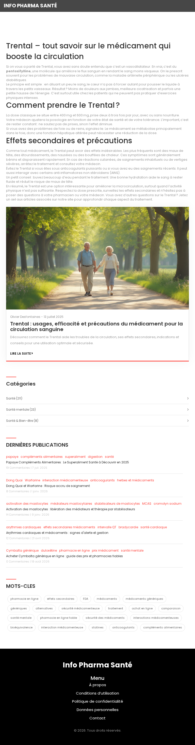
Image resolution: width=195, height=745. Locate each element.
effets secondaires (60, 599)
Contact (97, 718)
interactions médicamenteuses (156, 618)
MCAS (146, 503)
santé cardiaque (153, 527)
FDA (85, 599)
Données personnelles (98, 709)
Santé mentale (21, 409)
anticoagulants (102, 480)
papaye (12, 457)
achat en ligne (142, 608)
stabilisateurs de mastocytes (117, 503)
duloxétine (49, 550)
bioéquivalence (21, 627)
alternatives (44, 608)
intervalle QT (107, 527)
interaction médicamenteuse (65, 480)
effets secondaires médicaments (69, 527)
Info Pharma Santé (30, 5)
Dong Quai (14, 480)
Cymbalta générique (22, 550)
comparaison (171, 608)
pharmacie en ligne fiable (58, 618)
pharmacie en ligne (74, 550)
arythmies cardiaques (23, 527)
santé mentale (132, 550)
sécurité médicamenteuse (80, 608)
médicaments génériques (144, 599)
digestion (95, 457)
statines (98, 627)
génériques (18, 608)
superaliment (75, 457)
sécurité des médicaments (105, 618)
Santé (14, 398)
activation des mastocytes (27, 503)
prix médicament (105, 550)
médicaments (107, 599)
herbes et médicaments (135, 480)
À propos (97, 684)
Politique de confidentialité (97, 701)
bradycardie (128, 527)
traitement (115, 608)
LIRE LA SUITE (20, 353)
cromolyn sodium (168, 503)
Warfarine (32, 480)
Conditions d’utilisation (97, 693)
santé (109, 457)
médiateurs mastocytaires (71, 503)
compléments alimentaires (42, 457)
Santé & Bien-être (22, 421)
